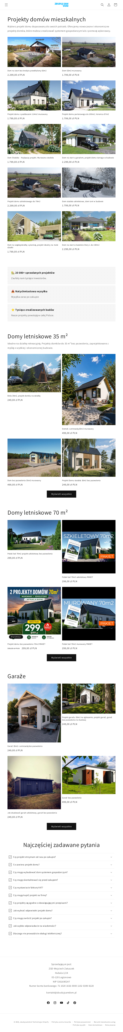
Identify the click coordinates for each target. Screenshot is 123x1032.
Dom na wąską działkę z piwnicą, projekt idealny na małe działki (33, 246)
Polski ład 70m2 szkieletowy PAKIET (77, 577)
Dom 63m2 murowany (71, 71)
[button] (6, 5)
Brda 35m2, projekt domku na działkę (24, 396)
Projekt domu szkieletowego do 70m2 (24, 201)
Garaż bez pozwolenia (72, 798)
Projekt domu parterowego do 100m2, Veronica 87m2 (85, 114)
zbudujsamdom (26, 1022)
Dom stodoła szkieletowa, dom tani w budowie (82, 201)
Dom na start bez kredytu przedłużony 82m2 (27, 71)
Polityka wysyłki (79, 1025)
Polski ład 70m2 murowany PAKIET (77, 644)
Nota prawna (110, 1025)
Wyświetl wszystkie (61, 494)
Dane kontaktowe (95, 1025)
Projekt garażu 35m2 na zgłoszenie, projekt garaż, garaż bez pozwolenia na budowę (87, 718)
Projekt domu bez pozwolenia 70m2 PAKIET (26, 644)
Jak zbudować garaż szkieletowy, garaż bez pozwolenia (32, 813)
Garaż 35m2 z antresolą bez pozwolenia (25, 746)
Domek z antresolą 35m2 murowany (78, 429)
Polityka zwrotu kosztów (61, 1022)
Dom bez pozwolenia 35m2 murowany (24, 480)
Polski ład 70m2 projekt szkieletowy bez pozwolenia (30, 554)
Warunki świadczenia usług (105, 1022)
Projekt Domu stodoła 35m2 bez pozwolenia (81, 480)
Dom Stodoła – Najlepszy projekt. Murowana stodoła (31, 158)
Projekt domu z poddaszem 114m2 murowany (28, 114)
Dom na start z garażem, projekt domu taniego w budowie (88, 158)
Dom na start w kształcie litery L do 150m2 (80, 245)
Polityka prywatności (82, 1022)
